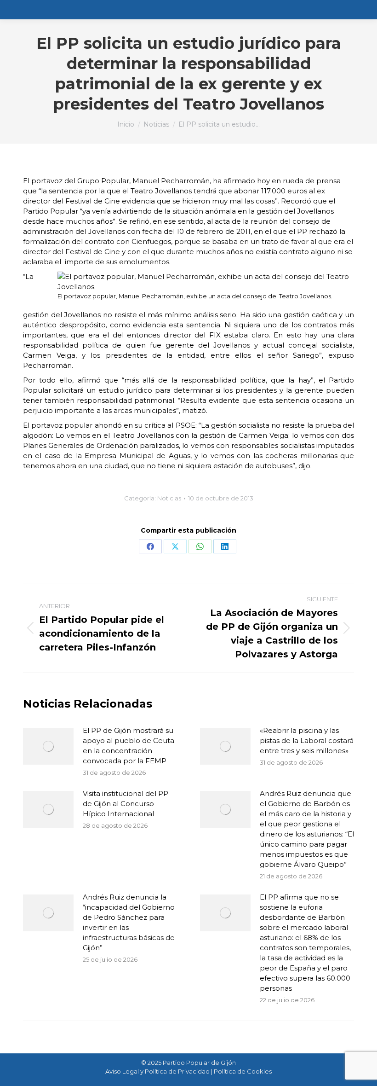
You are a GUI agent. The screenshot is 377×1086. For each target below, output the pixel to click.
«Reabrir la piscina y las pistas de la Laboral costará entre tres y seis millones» (307, 740)
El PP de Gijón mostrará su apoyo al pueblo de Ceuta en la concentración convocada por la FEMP (128, 745)
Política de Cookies (243, 1071)
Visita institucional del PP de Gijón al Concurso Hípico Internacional (125, 803)
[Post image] (48, 746)
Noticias (169, 498)
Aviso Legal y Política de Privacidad (157, 1071)
